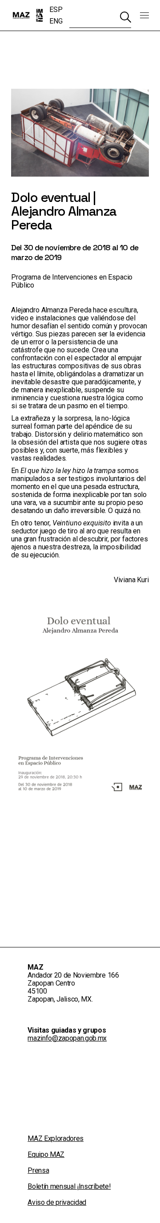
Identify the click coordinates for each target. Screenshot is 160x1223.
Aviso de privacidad (57, 1202)
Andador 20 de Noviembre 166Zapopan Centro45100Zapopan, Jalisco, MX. (73, 987)
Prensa (38, 1170)
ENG (55, 21)
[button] (30, 133)
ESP (55, 9)
